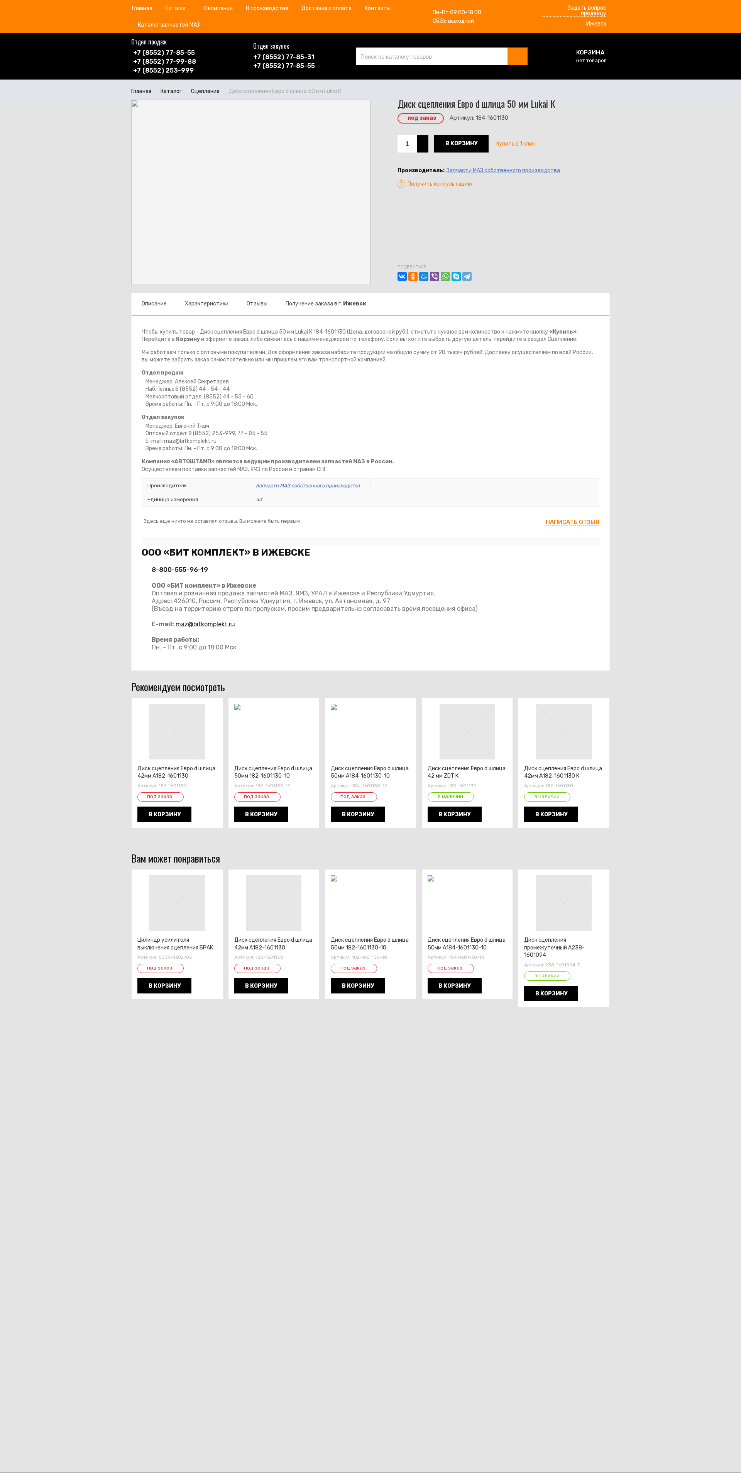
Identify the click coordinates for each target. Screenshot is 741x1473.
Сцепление (205, 91)
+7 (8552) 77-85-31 (284, 57)
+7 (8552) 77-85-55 (164, 52)
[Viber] (434, 276)
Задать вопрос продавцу (587, 11)
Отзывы (257, 303)
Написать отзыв (572, 522)
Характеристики (206, 303)
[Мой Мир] (423, 276)
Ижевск (596, 24)
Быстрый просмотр (181, 754)
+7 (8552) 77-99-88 (164, 61)
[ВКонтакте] (402, 276)
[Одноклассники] (413, 276)
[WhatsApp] (445, 276)
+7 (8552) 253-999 (163, 70)
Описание (154, 303)
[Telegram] (467, 276)
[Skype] (456, 276)
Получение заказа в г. (326, 303)
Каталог (171, 91)
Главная (141, 91)
